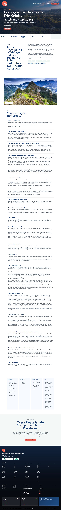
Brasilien (38, 467)
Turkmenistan (27, 476)
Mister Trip (48, 3)
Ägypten (3, 465)
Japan (15, 470)
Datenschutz (22, 508)
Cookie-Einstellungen (30, 508)
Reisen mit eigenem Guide (27, 487)
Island (49, 466)
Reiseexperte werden (12, 508)
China (14, 466)
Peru (8, 71)
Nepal (14, 477)
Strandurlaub (14, 487)
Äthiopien (3, 466)
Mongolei (26, 472)
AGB (25, 508)
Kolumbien (38, 473)
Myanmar (15, 476)
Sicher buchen (25, 492)
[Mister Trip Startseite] (4, 3)
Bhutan (15, 465)
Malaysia (15, 473)
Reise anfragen (7, 28)
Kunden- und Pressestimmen (27, 488)
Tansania (3, 476)
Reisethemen (39, 3)
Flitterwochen (14, 485)
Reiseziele (34, 3)
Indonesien (15, 468)
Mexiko (38, 476)
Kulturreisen (14, 486)
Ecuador (38, 471)
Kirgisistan (26, 471)
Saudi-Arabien (27, 473)
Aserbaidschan (27, 466)
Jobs (8, 508)
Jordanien (26, 468)
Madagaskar (4, 470)
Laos (14, 472)
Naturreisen (3, 488)
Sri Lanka (15, 478)
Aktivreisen (3, 485)
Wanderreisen (15, 488)
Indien (14, 467)
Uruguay (38, 481)
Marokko (3, 471)
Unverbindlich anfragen (30, 439)
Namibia (3, 472)
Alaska (49, 465)
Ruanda (3, 473)
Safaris (3, 486)
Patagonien (38, 478)
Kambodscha (15, 471)
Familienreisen (4, 487)
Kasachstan (27, 470)
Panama (38, 477)
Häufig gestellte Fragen (26, 493)
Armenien (26, 465)
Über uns (24, 489)
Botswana (3, 467)
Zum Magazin (41, 488)
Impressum (18, 508)
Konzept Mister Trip (26, 485)
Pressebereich (4, 508)
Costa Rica (38, 470)
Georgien (26, 467)
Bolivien (38, 466)
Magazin (43, 3)
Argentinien (38, 465)
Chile (37, 468)
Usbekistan (26, 477)
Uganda (3, 477)
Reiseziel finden (55, 3)
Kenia (3, 468)
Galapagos (38, 472)
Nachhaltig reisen (26, 491)
